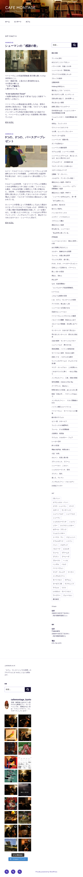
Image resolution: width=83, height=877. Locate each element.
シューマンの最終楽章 (59, 147)
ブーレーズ (65, 556)
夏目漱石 (56, 599)
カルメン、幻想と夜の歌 (60, 457)
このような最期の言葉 (59, 296)
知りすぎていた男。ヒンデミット (63, 94)
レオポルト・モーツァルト (62, 591)
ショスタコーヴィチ (59, 522)
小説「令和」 (56, 453)
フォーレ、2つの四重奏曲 (60, 429)
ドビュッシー (70, 537)
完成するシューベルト (59, 312)
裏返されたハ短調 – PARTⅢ (61, 182)
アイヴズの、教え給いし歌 (61, 304)
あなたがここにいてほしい (61, 62)
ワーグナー (56, 595)
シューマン (56, 518)
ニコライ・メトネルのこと (61, 217)
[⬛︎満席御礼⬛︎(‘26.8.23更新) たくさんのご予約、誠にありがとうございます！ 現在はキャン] (11, 748)
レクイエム (55, 292)
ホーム (7, 22)
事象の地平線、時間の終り (61, 449)
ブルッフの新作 (57, 78)
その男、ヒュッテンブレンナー (62, 131)
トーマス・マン (58, 537)
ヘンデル (56, 564)
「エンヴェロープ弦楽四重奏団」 (63, 288)
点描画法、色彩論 (58, 433)
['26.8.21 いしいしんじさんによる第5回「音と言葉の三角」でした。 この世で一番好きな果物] (11, 734)
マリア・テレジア (59, 572)
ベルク (64, 564)
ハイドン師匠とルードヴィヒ (61, 407)
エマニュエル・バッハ (60, 502)
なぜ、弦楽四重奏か (58, 284)
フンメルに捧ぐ (57, 58)
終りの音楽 (55, 445)
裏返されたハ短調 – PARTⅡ (61, 193)
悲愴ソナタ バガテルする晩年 (62, 357)
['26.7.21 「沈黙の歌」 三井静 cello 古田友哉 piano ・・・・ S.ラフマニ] (11, 831)
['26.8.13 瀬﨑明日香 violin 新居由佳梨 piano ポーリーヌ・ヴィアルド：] (24, 734)
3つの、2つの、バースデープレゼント (65, 263)
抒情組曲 (55, 237)
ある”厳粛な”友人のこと (60, 247)
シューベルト (70, 514)
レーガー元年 (56, 441)
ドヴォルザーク (58, 541)
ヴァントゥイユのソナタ (60, 127)
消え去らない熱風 (58, 102)
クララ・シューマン (59, 506)
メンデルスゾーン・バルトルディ (63, 482)
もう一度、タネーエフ (59, 421)
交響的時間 (55, 82)
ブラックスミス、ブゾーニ (61, 461)
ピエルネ (66, 549)
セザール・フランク (59, 529)
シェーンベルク (58, 514)
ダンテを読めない (58, 143)
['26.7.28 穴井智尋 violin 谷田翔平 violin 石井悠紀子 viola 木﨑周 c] (11, 789)
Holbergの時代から (58, 86)
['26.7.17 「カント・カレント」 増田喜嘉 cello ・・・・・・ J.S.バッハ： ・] (24, 845)
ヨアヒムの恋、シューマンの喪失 (63, 151)
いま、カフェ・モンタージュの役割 (64, 300)
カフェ (28, 22)
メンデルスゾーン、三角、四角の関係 (64, 378)
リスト (64, 587)
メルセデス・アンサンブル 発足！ (63, 178)
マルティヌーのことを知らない (62, 166)
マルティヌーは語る (58, 135)
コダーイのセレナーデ (59, 170)
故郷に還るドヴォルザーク (61, 106)
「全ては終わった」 (58, 201)
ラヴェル (56, 587)
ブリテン (56, 556)
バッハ (55, 545)
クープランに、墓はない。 (61, 386)
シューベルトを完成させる (61, 308)
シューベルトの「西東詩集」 (61, 70)
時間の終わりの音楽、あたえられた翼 (64, 390)
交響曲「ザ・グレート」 (60, 174)
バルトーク (56, 549)
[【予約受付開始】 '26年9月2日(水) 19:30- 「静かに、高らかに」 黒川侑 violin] (24, 789)
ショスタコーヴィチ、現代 (61, 470)
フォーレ (56, 553)
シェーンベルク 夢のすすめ (61, 345)
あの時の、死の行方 (58, 205)
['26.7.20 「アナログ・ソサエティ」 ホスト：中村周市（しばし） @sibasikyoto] (24, 831)
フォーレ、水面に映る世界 (61, 255)
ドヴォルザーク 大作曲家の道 (62, 162)
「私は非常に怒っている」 (61, 233)
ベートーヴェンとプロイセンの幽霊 (64, 316)
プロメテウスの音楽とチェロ (61, 74)
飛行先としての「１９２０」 (61, 90)
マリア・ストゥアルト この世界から (64, 367)
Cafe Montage (20, 7)
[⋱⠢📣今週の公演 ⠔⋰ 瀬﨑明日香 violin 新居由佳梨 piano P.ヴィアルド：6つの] (11, 762)
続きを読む (9, 122)
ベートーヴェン (58, 568)
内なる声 (55, 279)
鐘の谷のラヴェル (58, 417)
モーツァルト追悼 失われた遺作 (63, 353)
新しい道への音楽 (58, 271)
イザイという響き (58, 221)
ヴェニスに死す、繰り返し (61, 259)
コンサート (18, 22)
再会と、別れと (57, 276)
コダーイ (56, 510)
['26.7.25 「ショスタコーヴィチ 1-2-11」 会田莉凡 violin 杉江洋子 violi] (24, 803)
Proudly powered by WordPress (46, 872)
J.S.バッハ (56, 498)
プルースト (56, 560)
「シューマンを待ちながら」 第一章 (64, 197)
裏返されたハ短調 (58, 225)
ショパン (72, 522)
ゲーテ (71, 506)
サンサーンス (66, 510)
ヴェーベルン (67, 595)
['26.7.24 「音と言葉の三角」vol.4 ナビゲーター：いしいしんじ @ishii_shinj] (11, 817)
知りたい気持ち (57, 209)
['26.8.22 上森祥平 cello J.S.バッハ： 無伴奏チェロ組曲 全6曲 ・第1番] (24, 721)
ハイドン (69, 541)
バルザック (64, 545)
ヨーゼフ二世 (57, 584)
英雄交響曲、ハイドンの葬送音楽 (63, 349)
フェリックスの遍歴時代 (60, 425)
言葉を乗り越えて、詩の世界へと (63, 98)
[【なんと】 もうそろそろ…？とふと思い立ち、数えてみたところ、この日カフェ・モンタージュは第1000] (11, 803)
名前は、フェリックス (59, 123)
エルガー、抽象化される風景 (61, 251)
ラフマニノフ (69, 584)
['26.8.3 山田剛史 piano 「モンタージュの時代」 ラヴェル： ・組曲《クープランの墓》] (24, 776)
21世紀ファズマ (57, 486)
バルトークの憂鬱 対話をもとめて (64, 320)
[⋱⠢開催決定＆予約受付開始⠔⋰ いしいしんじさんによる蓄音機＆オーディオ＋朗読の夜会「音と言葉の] (24, 748)
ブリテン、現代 (57, 474)
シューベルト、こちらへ (60, 465)
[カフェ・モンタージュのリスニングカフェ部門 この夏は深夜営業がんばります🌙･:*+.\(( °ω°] (24, 762)
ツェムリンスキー (59, 533)
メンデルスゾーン (59, 576)
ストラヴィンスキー (67, 525)
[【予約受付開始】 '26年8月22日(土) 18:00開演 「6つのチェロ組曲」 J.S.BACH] (11, 845)
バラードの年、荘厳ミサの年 (61, 66)
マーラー (71, 572)
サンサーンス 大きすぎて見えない (64, 330)
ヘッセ (65, 560)
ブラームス (65, 553)
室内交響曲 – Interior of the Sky (62, 382)
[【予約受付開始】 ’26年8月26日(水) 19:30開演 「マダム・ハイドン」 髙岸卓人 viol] (24, 817)
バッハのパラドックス (59, 213)
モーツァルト (57, 580)
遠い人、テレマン (58, 478)
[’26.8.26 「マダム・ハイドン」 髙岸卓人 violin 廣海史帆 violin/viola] (11, 721)
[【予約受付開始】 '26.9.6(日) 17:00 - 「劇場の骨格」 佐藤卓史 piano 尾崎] (11, 776)
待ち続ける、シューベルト (61, 229)
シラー (55, 525)
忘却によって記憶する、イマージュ (64, 267)
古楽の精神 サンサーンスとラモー (64, 341)
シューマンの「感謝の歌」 (22, 46)
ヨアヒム (68, 580)
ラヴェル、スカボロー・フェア (62, 437)
